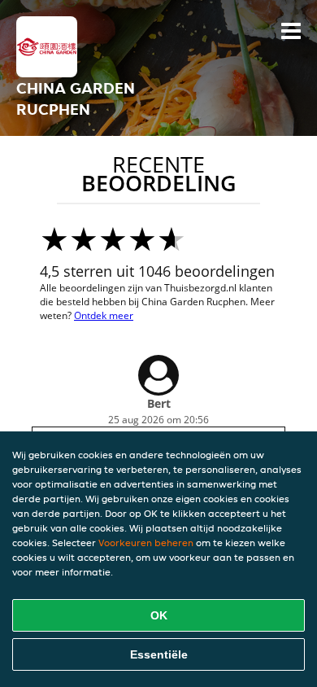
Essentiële (159, 654)
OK (158, 615)
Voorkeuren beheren (145, 542)
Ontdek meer (103, 315)
